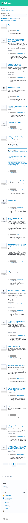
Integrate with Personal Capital (16, 181)
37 (21, 463)
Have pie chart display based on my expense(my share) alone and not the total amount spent (17, 246)
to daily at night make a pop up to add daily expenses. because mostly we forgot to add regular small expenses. (17, 448)
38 (24, 463)
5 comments (10, 276)
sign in (12, 476)
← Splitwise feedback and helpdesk (7, 10)
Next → (14, 465)
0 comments (10, 27)
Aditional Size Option (14, 346)
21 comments (10, 392)
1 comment (9, 74)
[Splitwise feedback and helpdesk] (7, 3)
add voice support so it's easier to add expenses (17, 107)
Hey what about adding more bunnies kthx (16, 25)
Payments (6, 506)
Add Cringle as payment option (16, 290)
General (6, 502)
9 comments (10, 231)
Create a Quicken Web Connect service (16, 219)
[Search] (24, 492)
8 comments (10, 186)
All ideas (4, 483)
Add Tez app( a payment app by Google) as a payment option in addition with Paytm (16, 390)
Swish (9, 406)
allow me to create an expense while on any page (16, 322)
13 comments (10, 307)
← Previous (5, 463)
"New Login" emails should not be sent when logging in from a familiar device (16, 40)
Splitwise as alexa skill (14, 87)
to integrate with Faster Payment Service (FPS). (17, 137)
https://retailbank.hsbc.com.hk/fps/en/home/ (16, 161)
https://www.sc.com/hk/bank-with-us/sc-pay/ (16, 165)
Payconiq (10, 271)
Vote (4, 28)
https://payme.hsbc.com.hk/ (13, 430)
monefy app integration (14, 122)
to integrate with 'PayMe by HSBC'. (15, 426)
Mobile (13, 74)
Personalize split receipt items (16, 365)
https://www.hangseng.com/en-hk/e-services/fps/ (17, 162)
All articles (6, 508)
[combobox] (13, 492)
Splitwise (7, 510)
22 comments (10, 433)
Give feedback (8, 495)
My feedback (13, 20)
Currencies (7, 499)
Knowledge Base (8, 498)
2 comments (10, 93)
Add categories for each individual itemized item (14, 65)
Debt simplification (8, 501)
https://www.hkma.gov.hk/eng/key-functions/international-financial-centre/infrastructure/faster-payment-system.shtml (17, 147)
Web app (14, 186)
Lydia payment (12, 200)
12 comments (10, 411)
